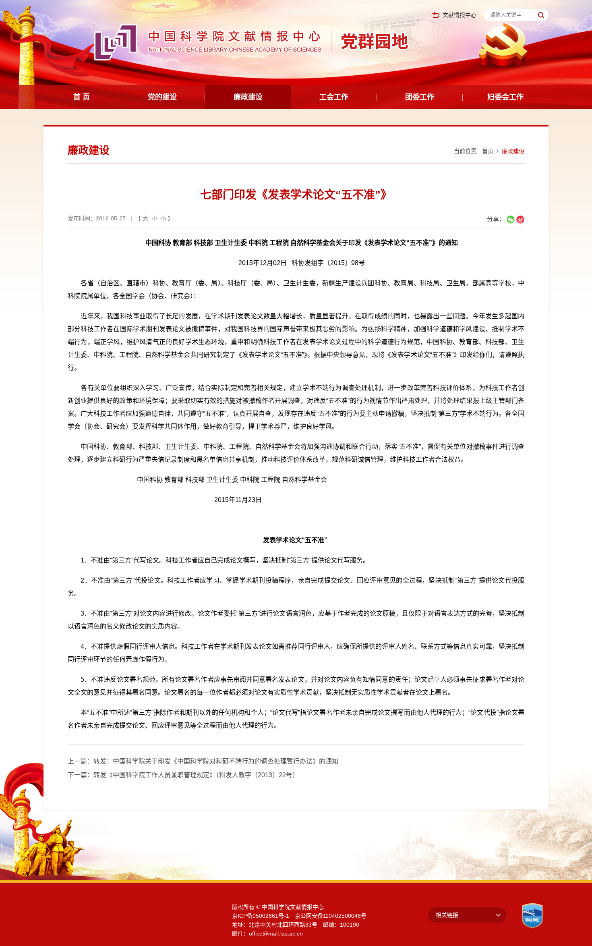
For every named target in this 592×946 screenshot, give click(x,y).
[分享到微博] (520, 220)
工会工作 (333, 97)
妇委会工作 (505, 97)
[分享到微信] (511, 220)
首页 (487, 151)
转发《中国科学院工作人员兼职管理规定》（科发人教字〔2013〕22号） (196, 775)
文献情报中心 (459, 15)
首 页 (81, 97)
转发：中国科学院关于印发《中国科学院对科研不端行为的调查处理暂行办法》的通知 (215, 761)
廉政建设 (248, 97)
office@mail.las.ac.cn (276, 933)
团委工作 (419, 97)
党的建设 (162, 97)
